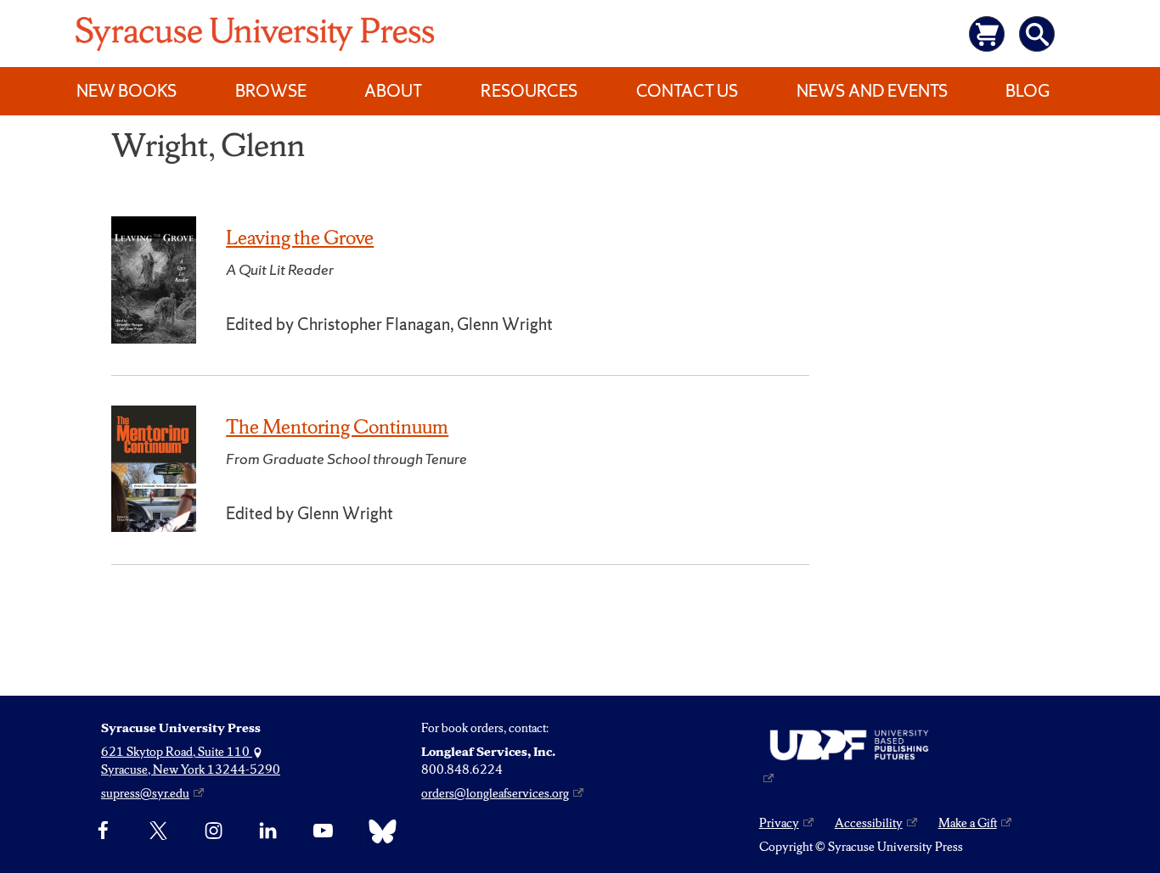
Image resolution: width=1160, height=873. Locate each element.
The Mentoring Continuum (337, 426)
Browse (271, 91)
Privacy (779, 823)
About (393, 91)
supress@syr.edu (145, 793)
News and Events (872, 91)
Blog (1027, 91)
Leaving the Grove (300, 237)
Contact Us (687, 91)
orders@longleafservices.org (495, 793)
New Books (126, 91)
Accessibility (869, 823)
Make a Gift (967, 823)
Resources (529, 91)
